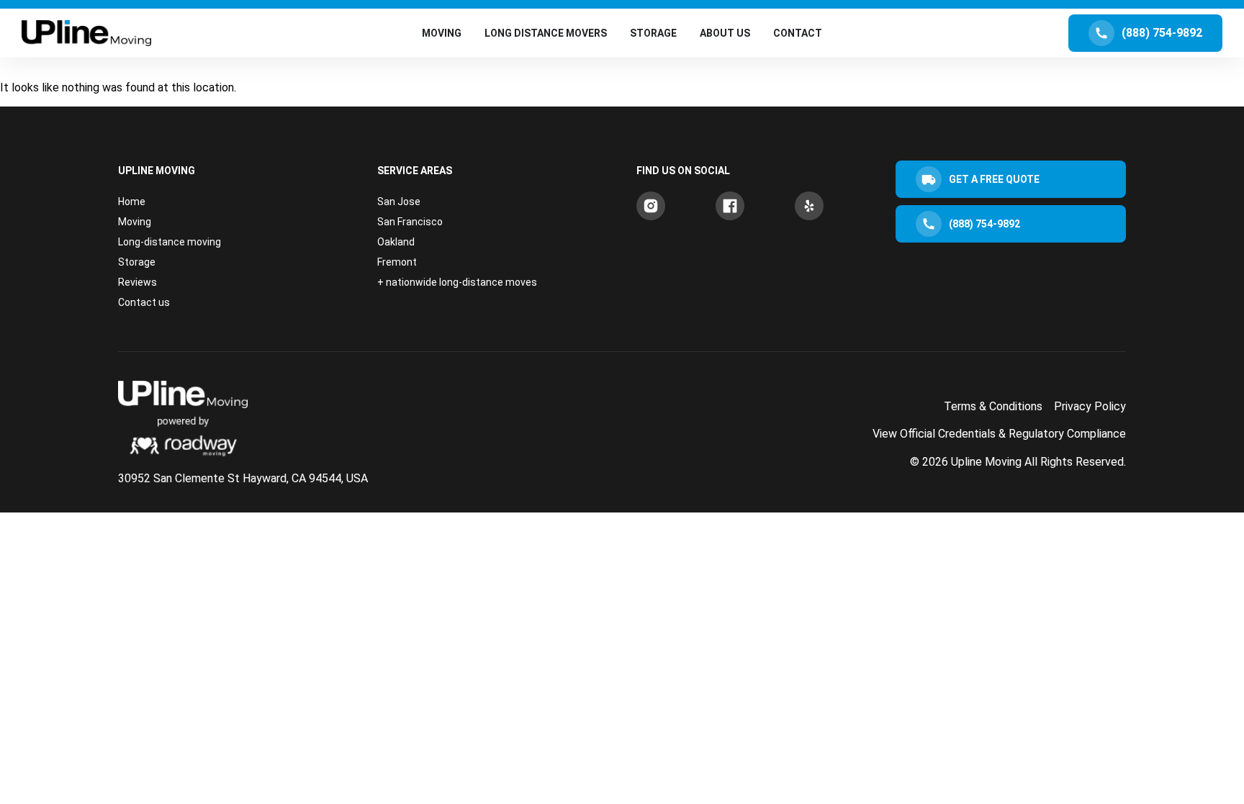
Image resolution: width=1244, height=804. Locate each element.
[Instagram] (650, 205)
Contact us (144, 302)
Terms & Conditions (993, 406)
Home (131, 201)
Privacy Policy (1090, 406)
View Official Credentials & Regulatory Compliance (999, 434)
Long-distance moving (169, 242)
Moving (134, 221)
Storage (137, 262)
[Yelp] (809, 205)
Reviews (137, 282)
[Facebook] (730, 205)
